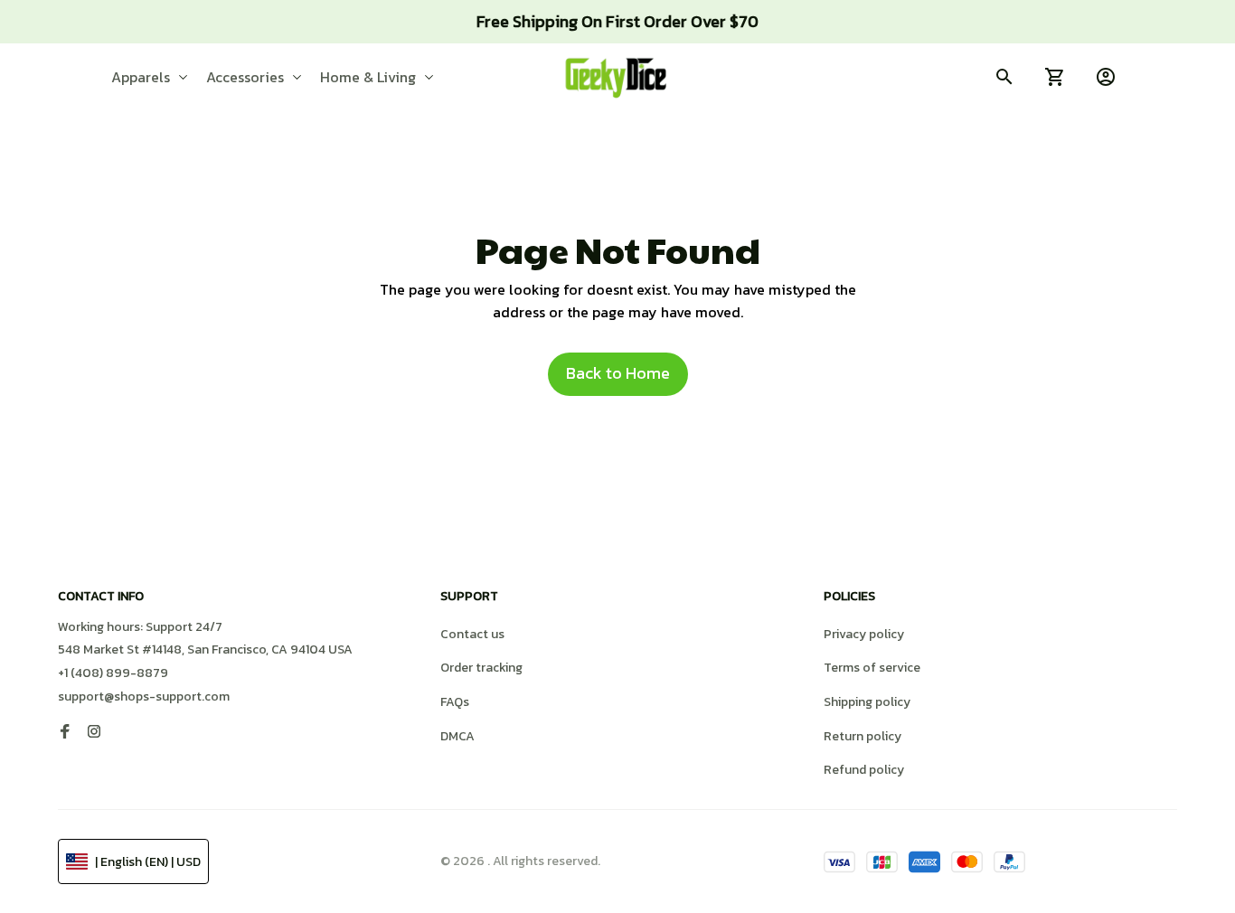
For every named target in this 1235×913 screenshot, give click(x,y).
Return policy (862, 736)
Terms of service (872, 667)
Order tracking (481, 667)
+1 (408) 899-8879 (113, 673)
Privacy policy (864, 634)
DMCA (457, 736)
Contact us (472, 634)
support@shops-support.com (144, 696)
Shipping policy (867, 701)
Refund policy (864, 769)
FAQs (454, 701)
